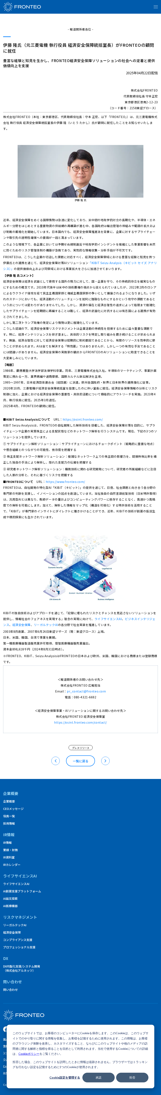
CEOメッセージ (13, 809)
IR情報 (7, 842)
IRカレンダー (12, 864)
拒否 (132, 1077)
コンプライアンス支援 (17, 940)
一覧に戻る (80, 761)
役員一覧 (9, 816)
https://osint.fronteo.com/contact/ (80, 722)
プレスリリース (80, 747)
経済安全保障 (21, 625)
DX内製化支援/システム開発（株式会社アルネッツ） (21, 968)
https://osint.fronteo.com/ (83, 419)
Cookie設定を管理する (64, 1077)
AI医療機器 (10, 906)
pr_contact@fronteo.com (86, 691)
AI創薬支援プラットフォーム (22, 891)
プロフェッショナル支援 (19, 947)
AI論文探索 (10, 898)
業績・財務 (10, 850)
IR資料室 (9, 857)
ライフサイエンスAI (108, 619)
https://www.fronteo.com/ (65, 482)
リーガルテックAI (46, 625)
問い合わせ (10, 989)
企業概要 (10, 793)
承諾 (98, 1077)
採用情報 (9, 823)
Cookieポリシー (28, 1053)
